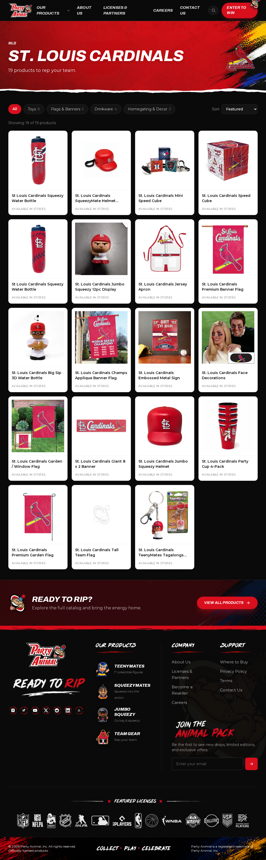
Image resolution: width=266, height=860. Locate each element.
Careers (163, 10)
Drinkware (106, 109)
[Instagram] (13, 710)
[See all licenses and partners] (133, 821)
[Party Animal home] (20, 10)
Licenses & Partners (115, 10)
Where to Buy (234, 661)
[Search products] (213, 10)
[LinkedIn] (67, 710)
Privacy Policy (233, 671)
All (14, 108)
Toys (34, 109)
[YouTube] (35, 710)
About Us (84, 10)
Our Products (48, 10)
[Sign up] (251, 764)
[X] (46, 710)
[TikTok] (24, 710)
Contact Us (190, 10)
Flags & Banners (67, 109)
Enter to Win (236, 10)
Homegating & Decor (149, 109)
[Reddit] (57, 710)
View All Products (224, 603)
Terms (226, 680)
